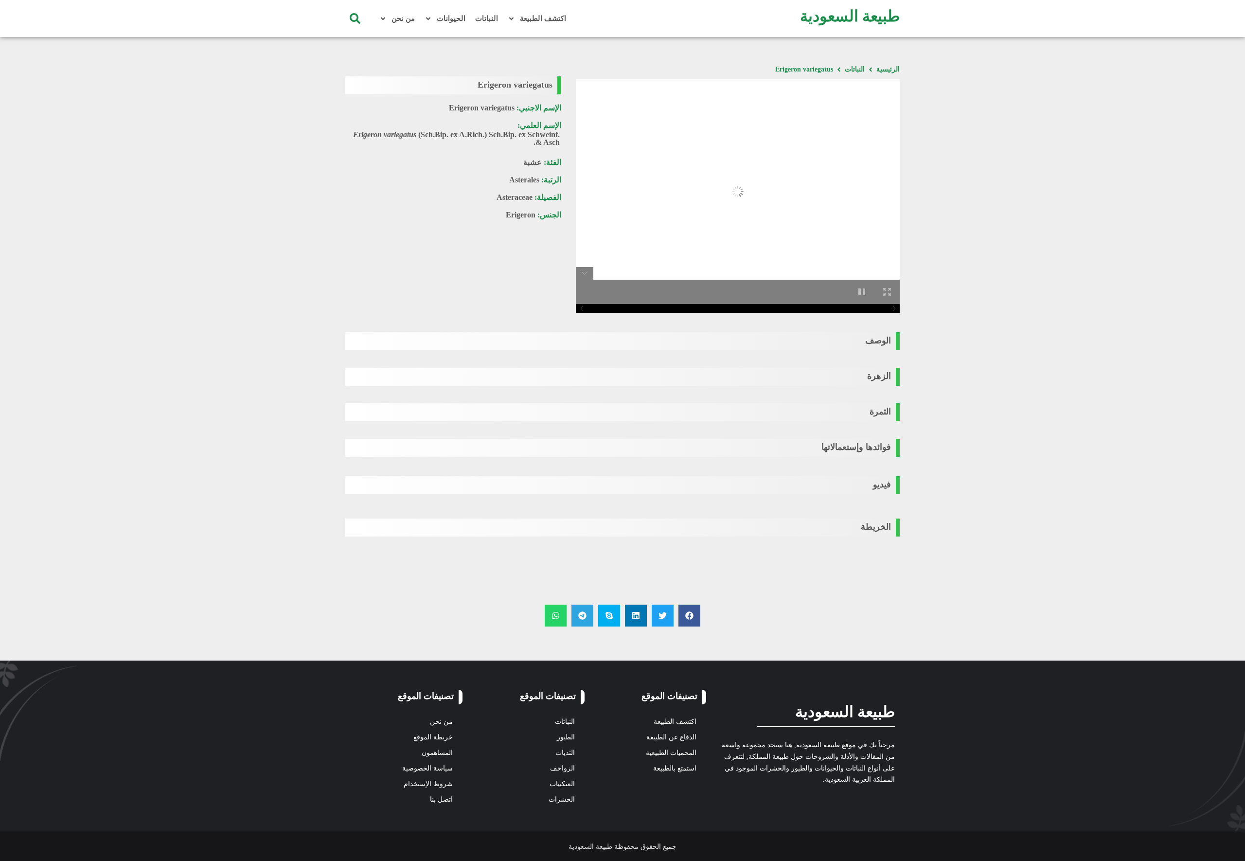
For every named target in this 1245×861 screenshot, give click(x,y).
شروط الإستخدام (428, 784)
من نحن (403, 18)
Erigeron (520, 215)
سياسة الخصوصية (427, 768)
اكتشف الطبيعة (543, 18)
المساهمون (437, 752)
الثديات (565, 752)
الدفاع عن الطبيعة (671, 737)
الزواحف (562, 768)
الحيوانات (451, 18)
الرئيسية (888, 69)
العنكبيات (562, 784)
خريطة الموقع (433, 737)
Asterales (524, 180)
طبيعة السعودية (850, 16)
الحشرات (562, 799)
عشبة (532, 162)
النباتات (486, 18)
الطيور (566, 737)
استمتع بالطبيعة (674, 768)
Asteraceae (515, 197)
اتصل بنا (441, 799)
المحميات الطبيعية (671, 752)
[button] (355, 18)
